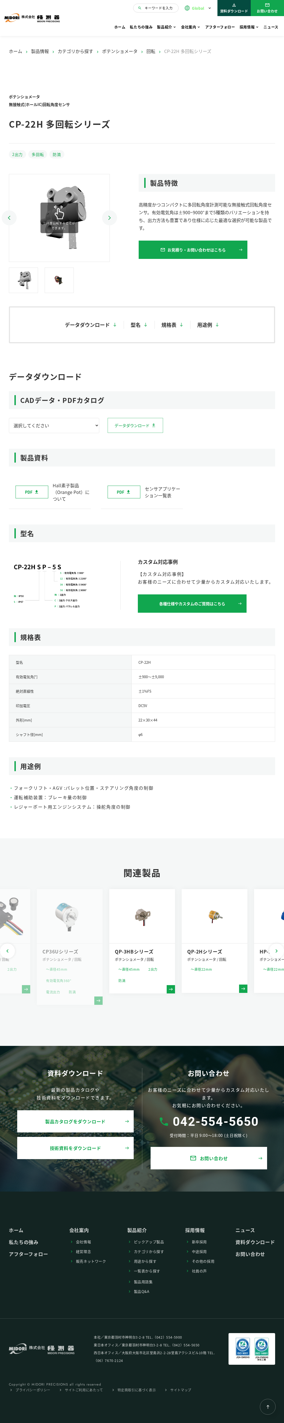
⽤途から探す (145, 1261)
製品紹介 (164, 26)
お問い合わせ (267, 7)
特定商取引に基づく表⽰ (137, 1389)
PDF (28, 492)
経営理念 (83, 1251)
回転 (150, 51)
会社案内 (188, 26)
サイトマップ (180, 1389)
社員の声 (199, 1270)
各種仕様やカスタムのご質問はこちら (192, 603)
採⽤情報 (247, 26)
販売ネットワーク (91, 1261)
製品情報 (40, 51)
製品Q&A (141, 1291)
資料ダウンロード (234, 7)
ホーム (120, 26)
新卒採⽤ (199, 1241)
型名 (136, 324)
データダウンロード (87, 324)
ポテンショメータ (120, 51)
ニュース (270, 26)
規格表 (168, 324)
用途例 (204, 324)
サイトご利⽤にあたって (84, 1389)
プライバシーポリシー (33, 1389)
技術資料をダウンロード (75, 1148)
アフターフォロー (220, 26)
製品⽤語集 (143, 1281)
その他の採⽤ (203, 1261)
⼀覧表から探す (147, 1270)
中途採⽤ (199, 1251)
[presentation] (7, 950)
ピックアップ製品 (149, 1241)
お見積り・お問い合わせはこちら (193, 250)
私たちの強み (141, 26)
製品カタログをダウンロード (75, 1121)
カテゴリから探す (75, 51)
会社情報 (83, 1241)
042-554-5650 (216, 1122)
